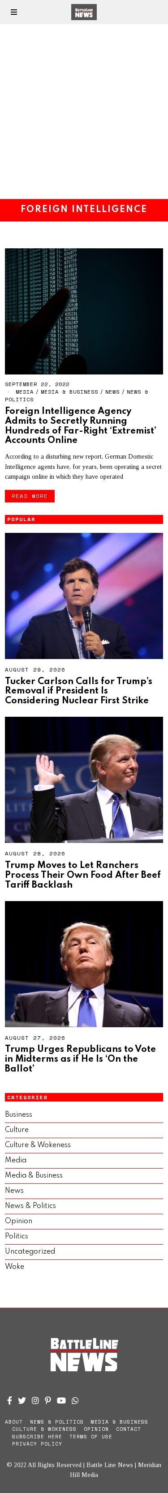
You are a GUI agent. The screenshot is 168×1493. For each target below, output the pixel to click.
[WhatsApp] (75, 1400)
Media (25, 392)
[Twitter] (22, 1400)
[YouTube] (61, 1400)
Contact (128, 1429)
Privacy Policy (37, 1443)
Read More (30, 496)
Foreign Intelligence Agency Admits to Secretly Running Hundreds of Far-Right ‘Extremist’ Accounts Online (80, 426)
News (112, 392)
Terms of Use (90, 1436)
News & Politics (30, 1206)
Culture (17, 1130)
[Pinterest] (48, 1400)
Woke (14, 1267)
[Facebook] (9, 1400)
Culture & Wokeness (38, 1145)
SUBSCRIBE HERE (37, 1436)
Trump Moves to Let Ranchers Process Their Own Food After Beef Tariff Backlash (83, 875)
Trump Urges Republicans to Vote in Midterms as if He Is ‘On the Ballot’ (80, 1059)
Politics (16, 1236)
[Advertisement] (84, 112)
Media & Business (69, 392)
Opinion (18, 1221)
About (14, 1421)
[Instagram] (35, 1400)
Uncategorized (30, 1251)
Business (18, 1115)
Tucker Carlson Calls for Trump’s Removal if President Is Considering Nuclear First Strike (78, 691)
